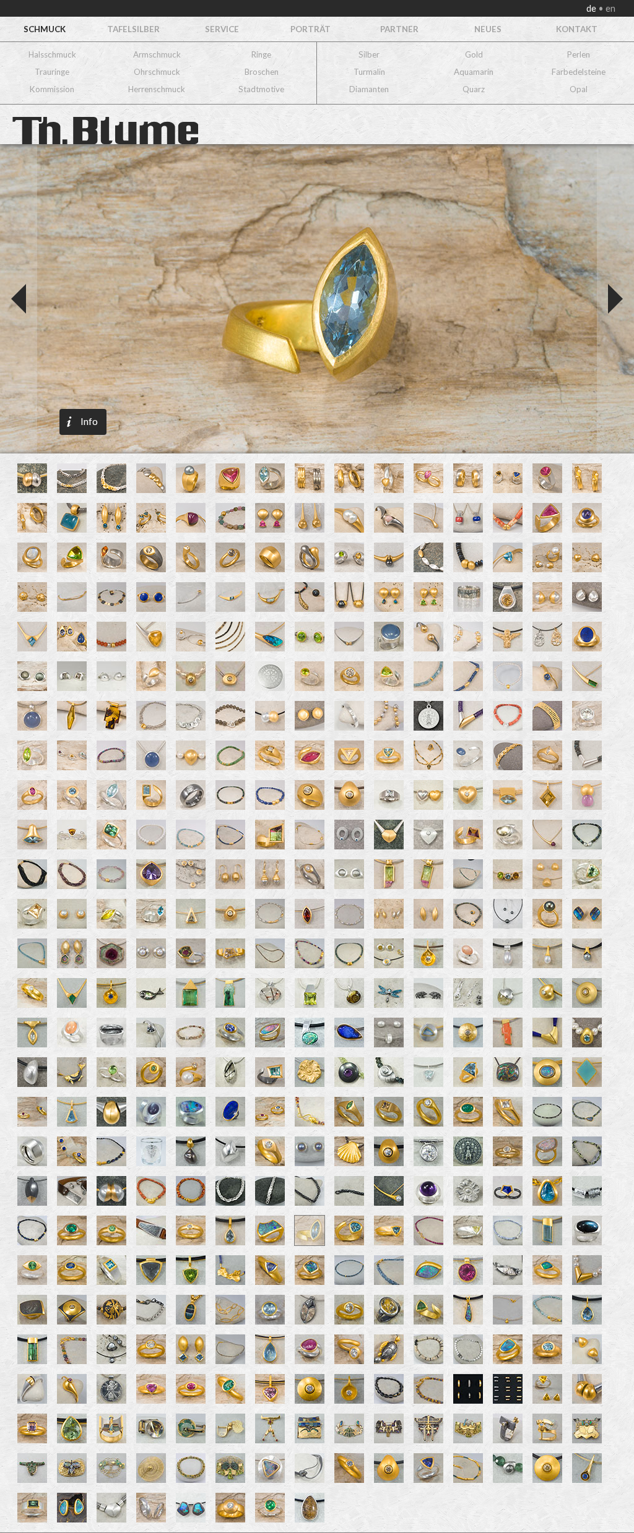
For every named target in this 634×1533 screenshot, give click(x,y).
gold (474, 54)
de (592, 8)
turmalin (369, 72)
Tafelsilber (133, 29)
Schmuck (45, 29)
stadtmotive (261, 89)
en (609, 8)
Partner (399, 29)
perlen (578, 54)
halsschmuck (52, 54)
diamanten (369, 89)
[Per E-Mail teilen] (137, 285)
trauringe (52, 72)
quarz (473, 89)
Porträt (310, 29)
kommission (52, 89)
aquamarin (473, 72)
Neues (488, 29)
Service (222, 29)
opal (579, 89)
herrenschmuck (156, 89)
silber (369, 54)
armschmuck (157, 54)
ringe (261, 54)
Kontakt (576, 29)
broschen (262, 72)
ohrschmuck (157, 72)
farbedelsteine (579, 72)
